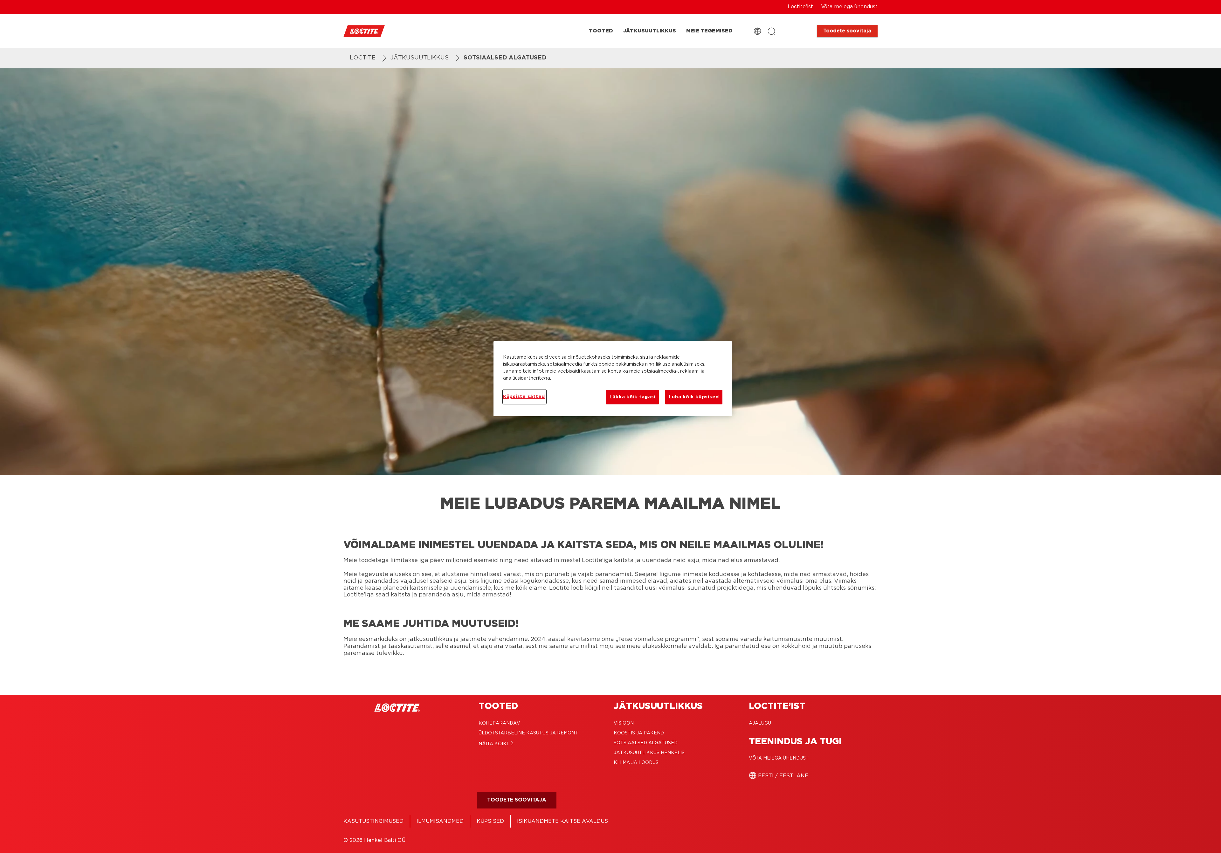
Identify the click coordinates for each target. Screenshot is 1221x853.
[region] (612, 378)
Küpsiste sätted (524, 396)
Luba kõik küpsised (694, 397)
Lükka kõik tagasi (632, 397)
